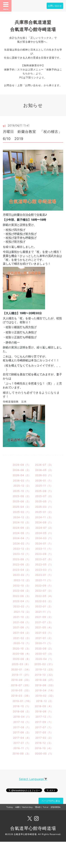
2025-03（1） (44, 506)
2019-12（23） (45, 669)
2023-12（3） (22, 548)
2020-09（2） (44, 648)
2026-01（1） (44, 480)
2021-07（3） (44, 622)
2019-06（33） (45, 685)
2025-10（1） (22, 490)
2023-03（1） (44, 569)
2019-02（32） (45, 695)
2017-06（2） (22, 732)
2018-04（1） (22, 716)
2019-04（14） (45, 690)
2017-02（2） (44, 737)
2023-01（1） (44, 574)
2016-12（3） (44, 742)
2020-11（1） (44, 643)
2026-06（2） (22, 470)
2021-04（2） (22, 632)
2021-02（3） (22, 638)
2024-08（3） (22, 527)
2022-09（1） (44, 585)
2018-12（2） (45, 700)
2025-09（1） (44, 490)
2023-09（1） (44, 553)
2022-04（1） (22, 601)
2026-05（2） (44, 470)
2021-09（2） (44, 616)
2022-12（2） (22, 580)
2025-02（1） (22, 511)
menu (5, 9)
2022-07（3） (44, 590)
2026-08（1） (22, 464)
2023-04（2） (22, 569)
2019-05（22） (21, 690)
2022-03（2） (44, 601)
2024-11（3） (44, 517)
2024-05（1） (44, 532)
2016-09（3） (21, 753)
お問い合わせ (55, 5)
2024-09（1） (44, 522)
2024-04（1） (22, 538)
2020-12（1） (22, 643)
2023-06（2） (22, 564)
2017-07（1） (44, 727)
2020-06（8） (22, 658)
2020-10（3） (22, 648)
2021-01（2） (44, 638)
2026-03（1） (44, 475)
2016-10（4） (44, 748)
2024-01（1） (44, 543)
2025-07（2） (44, 496)
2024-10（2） (22, 522)
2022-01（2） (44, 606)
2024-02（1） (22, 543)
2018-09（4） (44, 706)
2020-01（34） (21, 669)
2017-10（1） (22, 721)
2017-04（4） (22, 737)
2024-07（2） (44, 527)
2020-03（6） (21, 664)
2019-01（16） (22, 700)
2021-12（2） (22, 611)
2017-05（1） (44, 732)
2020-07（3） (44, 653)
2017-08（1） (22, 727)
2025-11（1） (44, 485)
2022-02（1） (22, 606)
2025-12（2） (22, 485)
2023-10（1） (22, 553)
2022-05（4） (44, 595)
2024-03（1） (44, 538)
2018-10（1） (22, 706)
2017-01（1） (22, 742)
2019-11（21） (21, 674)
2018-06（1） (44, 711)
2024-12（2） (22, 517)
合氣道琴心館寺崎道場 (33, 828)
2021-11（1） (43, 611)
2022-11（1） (44, 580)
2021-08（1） (22, 622)
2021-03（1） (44, 632)
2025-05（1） (44, 501)
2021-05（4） (44, 627)
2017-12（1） (44, 716)
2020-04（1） (44, 658)
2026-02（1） (22, 480)
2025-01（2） (44, 511)
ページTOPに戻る (51, 801)
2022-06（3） (22, 595)
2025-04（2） (22, 506)
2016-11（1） (22, 748)
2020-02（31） (44, 664)
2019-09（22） (21, 679)
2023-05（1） (44, 564)
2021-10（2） (22, 616)
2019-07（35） (21, 685)
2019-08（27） (45, 679)
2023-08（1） (22, 559)
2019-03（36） (21, 695)
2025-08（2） (22, 496)
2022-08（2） (22, 590)
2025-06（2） (22, 501)
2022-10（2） (22, 585)
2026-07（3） (44, 464)
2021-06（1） (22, 627)
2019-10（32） (44, 674)
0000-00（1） (44, 753)
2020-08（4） (21, 653)
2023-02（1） (22, 574)
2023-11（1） (44, 548)
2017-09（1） (44, 721)
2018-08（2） (22, 711)
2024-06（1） (22, 532)
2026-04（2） (22, 475)
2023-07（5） (44, 559)
